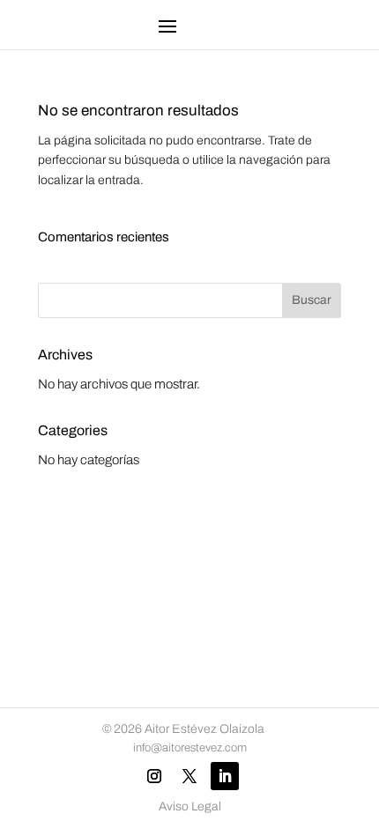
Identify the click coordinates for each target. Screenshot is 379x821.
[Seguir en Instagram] (154, 776)
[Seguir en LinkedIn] (225, 776)
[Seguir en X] (189, 776)
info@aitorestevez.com (190, 748)
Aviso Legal (190, 806)
